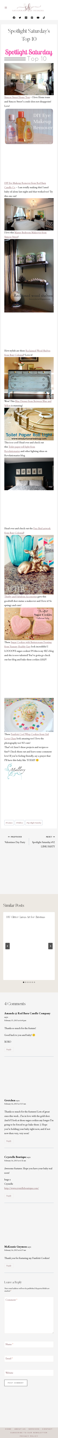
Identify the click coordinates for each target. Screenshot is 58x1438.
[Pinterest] (32, 17)
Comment (11, 1299)
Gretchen (9, 1100)
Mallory (19, 822)
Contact (47, 1429)
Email (9, 1358)
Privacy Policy (29, 1436)
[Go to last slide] (7, 946)
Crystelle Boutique (15, 1157)
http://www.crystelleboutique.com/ (21, 1188)
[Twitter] (20, 17)
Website (9, 1372)
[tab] (23, 982)
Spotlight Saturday (34, 822)
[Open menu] (5, 7)
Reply (8, 1049)
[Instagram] (26, 17)
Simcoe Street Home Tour (17, 97)
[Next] (50, 946)
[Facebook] (14, 17)
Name (9, 1344)
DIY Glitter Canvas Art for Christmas (25, 917)
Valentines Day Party (15, 839)
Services (34, 1429)
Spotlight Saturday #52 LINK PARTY (43, 841)
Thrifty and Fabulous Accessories (20, 596)
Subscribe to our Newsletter (28, 1432)
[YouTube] (38, 17)
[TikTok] (44, 17)
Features (9, 822)
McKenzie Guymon (15, 1246)
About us (20, 1429)
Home (8, 1429)
